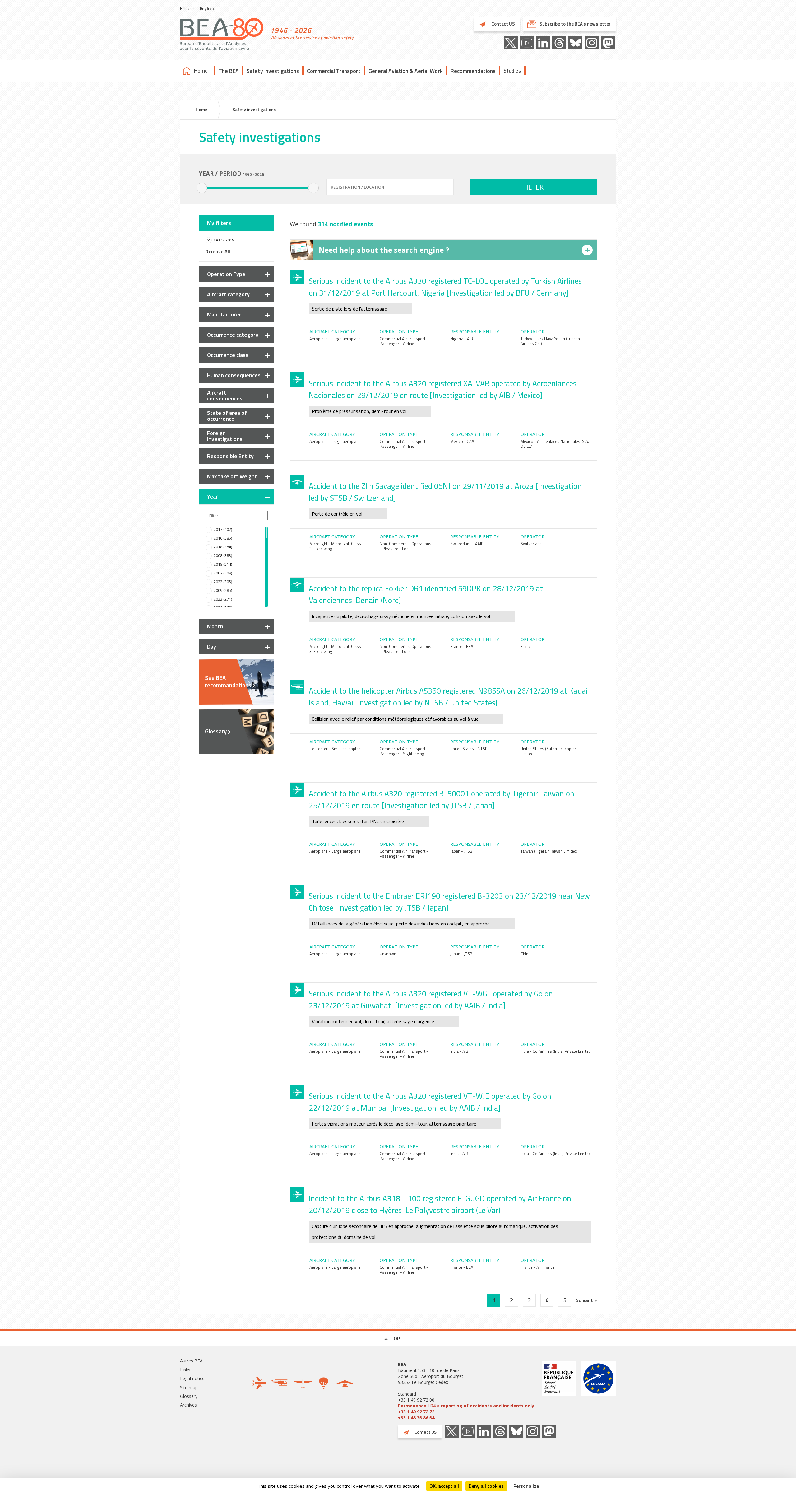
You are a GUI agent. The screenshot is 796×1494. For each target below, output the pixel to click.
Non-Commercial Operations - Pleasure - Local (405, 546)
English (207, 8)
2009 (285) (223, 590)
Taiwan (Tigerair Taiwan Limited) (549, 851)
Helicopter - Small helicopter (334, 749)
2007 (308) (223, 572)
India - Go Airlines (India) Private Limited (556, 1051)
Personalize (526, 1486)
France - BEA (461, 646)
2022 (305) (223, 581)
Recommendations (473, 71)
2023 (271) (223, 599)
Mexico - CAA (462, 441)
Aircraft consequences (225, 395)
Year (212, 496)
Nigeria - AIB (461, 338)
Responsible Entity (230, 456)
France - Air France (537, 1267)
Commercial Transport (334, 71)
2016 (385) (223, 538)
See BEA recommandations (228, 681)
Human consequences (234, 375)
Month (215, 626)
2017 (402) (223, 529)
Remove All (218, 251)
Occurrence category (232, 334)
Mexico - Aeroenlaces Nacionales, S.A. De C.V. (555, 443)
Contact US (502, 23)
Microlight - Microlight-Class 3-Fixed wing (335, 546)
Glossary (216, 731)
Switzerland (531, 544)
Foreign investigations (225, 436)
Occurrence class (227, 355)
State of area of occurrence (227, 416)
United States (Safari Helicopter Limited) (548, 751)
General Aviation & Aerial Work (405, 71)
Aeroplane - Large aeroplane (335, 338)
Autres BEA (191, 1361)
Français (187, 8)
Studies (512, 71)
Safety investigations (273, 71)
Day (211, 646)
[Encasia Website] (598, 1391)
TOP (395, 1338)
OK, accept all (444, 1486)
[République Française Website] (559, 1391)
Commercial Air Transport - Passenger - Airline (404, 341)
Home (201, 71)
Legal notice (192, 1378)
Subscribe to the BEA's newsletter (575, 23)
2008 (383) (223, 555)
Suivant (585, 1300)
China (525, 954)
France (527, 646)
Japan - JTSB (461, 851)
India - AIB (459, 1051)
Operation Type (226, 274)
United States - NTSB (469, 749)
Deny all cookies (486, 1486)
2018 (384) (223, 546)
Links (185, 1370)
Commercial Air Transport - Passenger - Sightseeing (404, 751)
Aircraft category (228, 294)
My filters (219, 223)
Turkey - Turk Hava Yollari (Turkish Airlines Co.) (550, 341)
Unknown (388, 954)
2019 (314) (223, 564)
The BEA (229, 71)
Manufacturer (224, 314)
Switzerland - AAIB (467, 544)
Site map (189, 1387)
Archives (188, 1405)
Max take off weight (232, 476)
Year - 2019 (224, 239)
